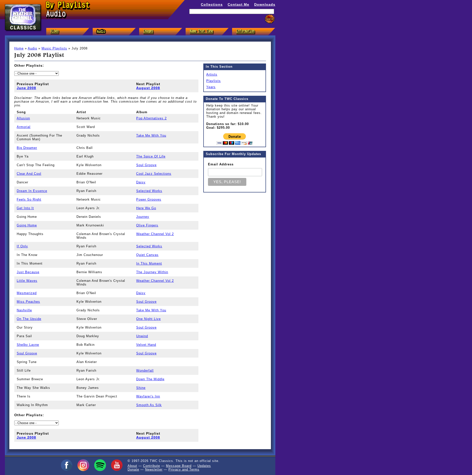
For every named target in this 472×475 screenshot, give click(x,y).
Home (19, 48)
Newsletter (153, 469)
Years (211, 87)
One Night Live (148, 319)
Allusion (23, 118)
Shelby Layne (28, 345)
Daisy (141, 182)
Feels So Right (29, 199)
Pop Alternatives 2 (151, 118)
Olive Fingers (147, 225)
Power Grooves (148, 199)
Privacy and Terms (183, 469)
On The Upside (29, 319)
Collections (212, 4)
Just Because (28, 272)
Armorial (23, 127)
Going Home (27, 225)
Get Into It (25, 208)
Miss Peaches (28, 301)
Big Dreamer (27, 148)
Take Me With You (151, 135)
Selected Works (149, 191)
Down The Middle (150, 379)
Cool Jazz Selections (153, 173)
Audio (32, 48)
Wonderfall (145, 370)
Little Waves (27, 281)
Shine (141, 388)
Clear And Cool (29, 173)
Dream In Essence (32, 191)
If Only (22, 246)
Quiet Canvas (147, 255)
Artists (211, 74)
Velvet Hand (146, 345)
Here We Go (146, 208)
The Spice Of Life (150, 156)
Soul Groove (146, 165)
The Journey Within (152, 272)
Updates (204, 466)
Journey (142, 217)
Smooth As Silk (149, 405)
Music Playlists (54, 48)
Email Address (221, 164)
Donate (133, 469)
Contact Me (238, 4)
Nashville (24, 310)
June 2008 (26, 88)
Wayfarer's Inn (148, 396)
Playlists (213, 81)
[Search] (270, 19)
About (132, 466)
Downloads (264, 4)
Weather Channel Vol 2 (155, 234)
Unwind (142, 336)
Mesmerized (27, 293)
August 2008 (148, 88)
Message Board (179, 466)
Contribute (151, 466)
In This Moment (149, 263)
